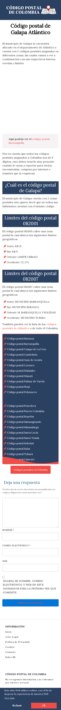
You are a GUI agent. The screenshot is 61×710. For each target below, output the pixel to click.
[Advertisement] (30, 99)
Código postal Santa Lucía (22, 432)
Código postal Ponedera (21, 405)
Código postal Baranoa (20, 338)
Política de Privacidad (17, 642)
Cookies (10, 647)
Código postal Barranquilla (23, 344)
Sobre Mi (10, 657)
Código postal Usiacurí (20, 459)
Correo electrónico (16, 545)
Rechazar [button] (17, 705)
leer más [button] (10, 697)
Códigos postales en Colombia (30, 469)
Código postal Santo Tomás (23, 438)
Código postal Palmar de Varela (25, 381)
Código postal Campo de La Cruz (26, 349)
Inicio (8, 631)
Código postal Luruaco (20, 365)
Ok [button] (43, 705)
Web (4, 561)
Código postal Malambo (21, 370)
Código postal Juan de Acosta (24, 360)
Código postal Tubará (20, 454)
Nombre (8, 530)
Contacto (10, 652)
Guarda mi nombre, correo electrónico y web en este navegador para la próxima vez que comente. (29, 586)
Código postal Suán (18, 448)
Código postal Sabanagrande (24, 422)
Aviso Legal (11, 637)
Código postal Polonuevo (22, 392)
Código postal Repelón (20, 416)
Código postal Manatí (20, 376)
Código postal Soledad (20, 443)
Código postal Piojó (18, 386)
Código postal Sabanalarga (23, 427)
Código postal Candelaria (22, 354)
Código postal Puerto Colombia (25, 411)
